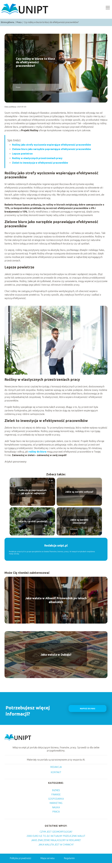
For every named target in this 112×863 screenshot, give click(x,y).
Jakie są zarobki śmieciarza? (79, 521)
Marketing (56, 803)
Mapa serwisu (47, 858)
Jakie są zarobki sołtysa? (79, 491)
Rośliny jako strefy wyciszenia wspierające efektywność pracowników (51, 144)
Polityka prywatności (20, 858)
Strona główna (7, 22)
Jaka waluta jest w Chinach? (56, 844)
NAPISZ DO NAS (87, 708)
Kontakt (56, 772)
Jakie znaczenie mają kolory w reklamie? (56, 840)
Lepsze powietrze (22, 153)
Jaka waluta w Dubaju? (56, 654)
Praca (19, 22)
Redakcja (56, 767)
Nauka (56, 807)
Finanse (56, 794)
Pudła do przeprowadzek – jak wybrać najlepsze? (32, 492)
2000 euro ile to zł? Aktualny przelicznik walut (56, 836)
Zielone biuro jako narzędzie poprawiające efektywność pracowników (51, 149)
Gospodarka (56, 798)
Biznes (56, 790)
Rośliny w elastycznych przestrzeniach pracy (37, 158)
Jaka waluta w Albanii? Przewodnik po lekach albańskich (56, 600)
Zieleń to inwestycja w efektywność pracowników (40, 162)
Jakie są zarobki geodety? (32, 521)
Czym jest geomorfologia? (56, 831)
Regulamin (69, 858)
